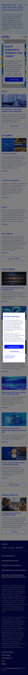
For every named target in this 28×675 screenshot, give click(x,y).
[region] (14, 337)
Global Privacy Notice (10, 356)
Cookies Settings (14, 351)
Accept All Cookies (14, 347)
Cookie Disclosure (9, 357)
